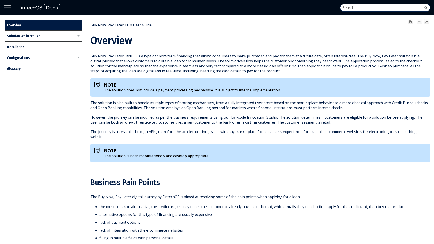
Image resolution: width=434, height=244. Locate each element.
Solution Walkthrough (23, 36)
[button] (426, 7)
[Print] (410, 21)
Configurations (18, 58)
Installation (15, 47)
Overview (14, 25)
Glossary (14, 68)
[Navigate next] (426, 21)
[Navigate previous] (419, 21)
